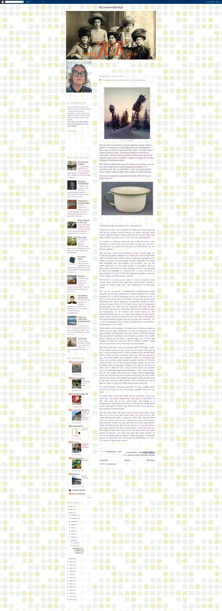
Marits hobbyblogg (78, 494)
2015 (71, 584)
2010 (71, 599)
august (73, 524)
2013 (71, 590)
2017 (71, 577)
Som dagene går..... (78, 458)
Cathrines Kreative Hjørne (80, 410)
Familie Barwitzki (78, 362)
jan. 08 (75, 546)
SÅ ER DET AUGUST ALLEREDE (85, 445)
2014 (71, 587)
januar (73, 540)
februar (73, 537)
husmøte (136, 455)
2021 (71, 565)
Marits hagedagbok (78, 378)
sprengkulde (144, 455)
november (74, 518)
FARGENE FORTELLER (80, 394)
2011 (71, 596)
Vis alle (88, 497)
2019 (71, 571)
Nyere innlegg (103, 460)
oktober (73, 521)
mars (73, 534)
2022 (71, 562)
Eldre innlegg (151, 460)
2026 (71, 506)
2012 (71, 593)
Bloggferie (85, 460)
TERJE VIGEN (82, 338)
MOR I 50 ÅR (82, 237)
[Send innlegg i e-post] (140, 452)
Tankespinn (76, 474)
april (72, 531)
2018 (71, 574)
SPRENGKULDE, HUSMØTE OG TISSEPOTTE (125, 80)
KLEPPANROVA (77, 426)
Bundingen (76, 442)
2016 (71, 581)
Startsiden (127, 460)
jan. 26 (75, 543)
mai (72, 527)
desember (74, 515)
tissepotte (152, 455)
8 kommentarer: (133, 452)
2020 (71, 568)
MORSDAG (81, 276)
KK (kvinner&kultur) (78, 490)
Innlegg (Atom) (112, 464)
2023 (71, 558)
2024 (71, 513)
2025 (71, 509)
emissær (130, 455)
